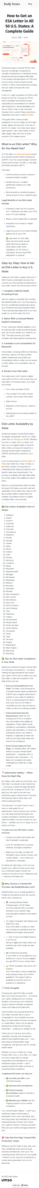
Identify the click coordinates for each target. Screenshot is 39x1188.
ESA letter (29, 115)
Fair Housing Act (17, 439)
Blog (30, 4)
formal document (24, 154)
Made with (16, 1185)
